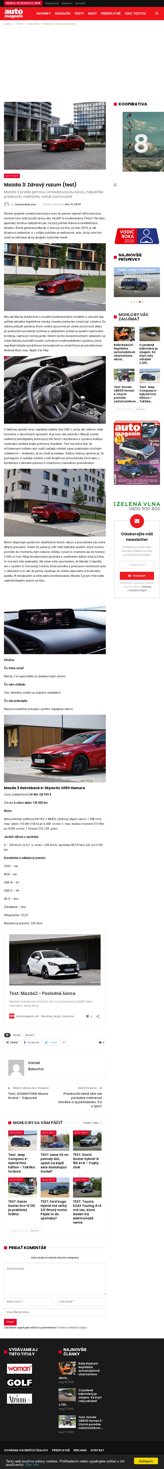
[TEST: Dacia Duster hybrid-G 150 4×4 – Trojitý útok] (87, 1140)
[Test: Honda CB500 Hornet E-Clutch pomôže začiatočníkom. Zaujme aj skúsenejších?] (67, 1421)
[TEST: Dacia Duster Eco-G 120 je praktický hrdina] (22, 1188)
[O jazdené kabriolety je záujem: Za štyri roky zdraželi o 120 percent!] (67, 1394)
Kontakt (80, 3)
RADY (92, 13)
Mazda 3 (29, 1035)
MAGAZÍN (62, 13)
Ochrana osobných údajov (26, 1450)
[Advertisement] (82, 56)
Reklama (67, 3)
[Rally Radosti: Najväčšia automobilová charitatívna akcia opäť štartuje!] (67, 1368)
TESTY (79, 13)
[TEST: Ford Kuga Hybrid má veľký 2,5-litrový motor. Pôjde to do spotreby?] (55, 1188)
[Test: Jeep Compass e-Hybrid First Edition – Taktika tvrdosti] (22, 1140)
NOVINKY (44, 13)
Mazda (17, 1035)
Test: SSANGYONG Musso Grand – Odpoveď (28, 1096)
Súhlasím (146, 1460)
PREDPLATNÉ (111, 13)
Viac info (31, 1464)
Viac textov (135, 13)
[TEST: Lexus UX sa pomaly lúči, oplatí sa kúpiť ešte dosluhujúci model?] (55, 1140)
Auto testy (11, 175)
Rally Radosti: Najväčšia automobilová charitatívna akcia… (79, 1371)
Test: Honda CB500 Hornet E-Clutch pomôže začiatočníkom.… (90, 1422)
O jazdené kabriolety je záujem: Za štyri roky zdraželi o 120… (80, 1397)
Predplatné (52, 3)
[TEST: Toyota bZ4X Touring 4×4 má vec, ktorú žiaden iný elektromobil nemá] (87, 1188)
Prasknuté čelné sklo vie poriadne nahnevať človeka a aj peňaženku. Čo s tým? (80, 1100)
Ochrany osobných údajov (72, 1327)
